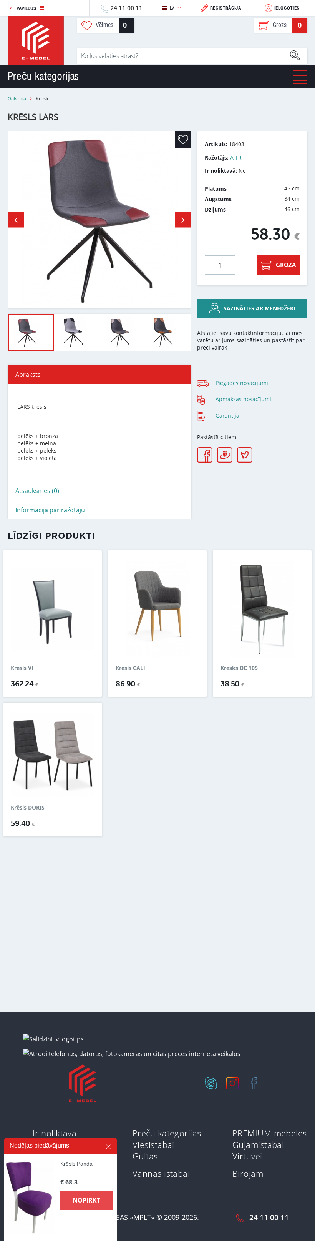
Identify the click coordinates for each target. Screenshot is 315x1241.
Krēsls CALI (130, 668)
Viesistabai (153, 1144)
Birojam (247, 1173)
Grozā (286, 264)
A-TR (236, 157)
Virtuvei (247, 1156)
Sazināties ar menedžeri (259, 308)
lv (172, 8)
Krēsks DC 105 (239, 668)
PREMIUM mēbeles (269, 1133)
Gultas (145, 1156)
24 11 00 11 (126, 8)
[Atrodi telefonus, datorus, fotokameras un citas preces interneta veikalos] (131, 1053)
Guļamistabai (258, 1144)
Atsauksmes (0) (37, 490)
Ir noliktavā (54, 1133)
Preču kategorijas (167, 1133)
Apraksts (28, 374)
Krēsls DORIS (28, 808)
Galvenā (17, 98)
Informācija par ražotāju (50, 510)
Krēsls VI (22, 668)
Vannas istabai (161, 1173)
